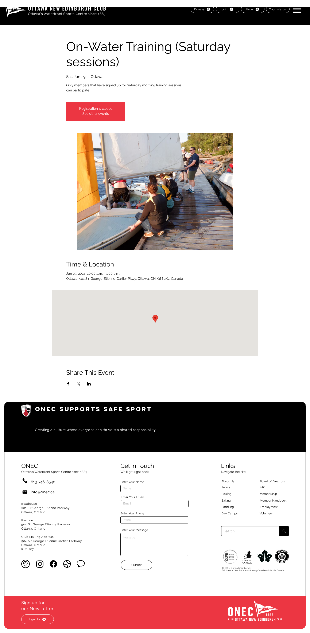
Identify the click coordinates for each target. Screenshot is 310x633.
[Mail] (25, 491)
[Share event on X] (79, 383)
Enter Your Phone (132, 513)
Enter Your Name (132, 481)
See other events (95, 114)
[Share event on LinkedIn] (89, 383)
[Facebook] (53, 564)
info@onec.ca (43, 492)
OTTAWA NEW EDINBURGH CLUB (67, 8)
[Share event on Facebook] (68, 383)
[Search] (284, 531)
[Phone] (25, 480)
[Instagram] (40, 564)
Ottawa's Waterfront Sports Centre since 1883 (67, 14)
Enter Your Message (134, 530)
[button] (297, 9)
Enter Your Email (132, 497)
